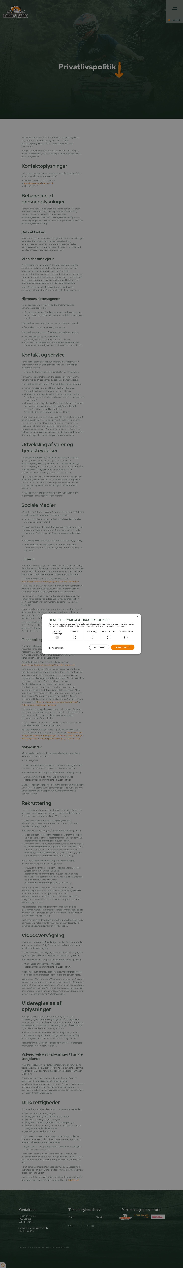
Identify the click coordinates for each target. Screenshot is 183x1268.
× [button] (137, 616)
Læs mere (121, 626)
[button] (56, 648)
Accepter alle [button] (123, 647)
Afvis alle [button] (99, 647)
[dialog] (91, 634)
